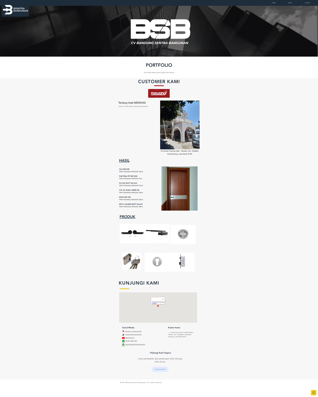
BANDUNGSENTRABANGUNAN (135, 344)
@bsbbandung (129, 338)
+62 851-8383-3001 (131, 341)
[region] (132, 236)
